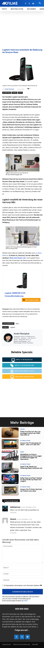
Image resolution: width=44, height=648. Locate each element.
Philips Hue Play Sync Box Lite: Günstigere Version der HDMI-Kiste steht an (30, 433)
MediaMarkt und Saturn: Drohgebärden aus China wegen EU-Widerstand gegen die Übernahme (31, 457)
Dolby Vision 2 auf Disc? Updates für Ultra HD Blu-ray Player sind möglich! (31, 479)
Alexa (17, 323)
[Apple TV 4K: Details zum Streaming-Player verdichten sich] (10, 467)
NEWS (22, 452)
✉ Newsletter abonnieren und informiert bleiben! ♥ (23, 585)
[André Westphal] (8, 338)
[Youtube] (33, 3)
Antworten (13, 512)
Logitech (12, 327)
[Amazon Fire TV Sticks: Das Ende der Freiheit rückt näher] (10, 490)
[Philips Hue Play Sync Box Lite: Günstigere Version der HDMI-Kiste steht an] (10, 432)
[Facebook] (25, 3)
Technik (20, 92)
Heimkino (14, 92)
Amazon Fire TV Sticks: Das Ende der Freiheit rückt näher (31, 490)
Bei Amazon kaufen (32, 300)
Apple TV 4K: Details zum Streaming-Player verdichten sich (31, 467)
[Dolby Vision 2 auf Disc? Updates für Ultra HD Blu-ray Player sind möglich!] (10, 479)
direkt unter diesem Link (17, 258)
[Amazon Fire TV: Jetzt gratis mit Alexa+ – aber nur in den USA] (10, 444)
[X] (29, 3)
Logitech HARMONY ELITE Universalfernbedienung (15, 294)
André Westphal (9, 89)
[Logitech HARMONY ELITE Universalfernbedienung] (23, 281)
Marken (22, 429)
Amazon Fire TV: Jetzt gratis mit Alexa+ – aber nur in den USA (30, 443)
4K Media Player (6, 92)
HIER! (25, 600)
